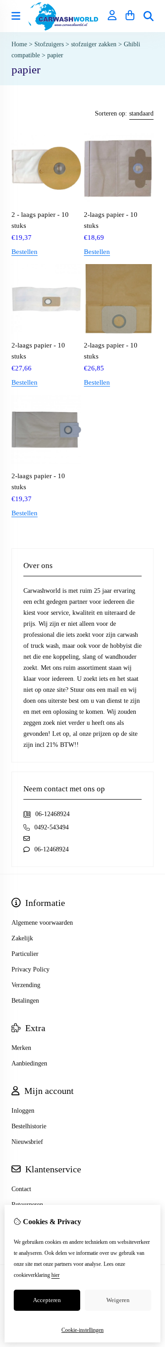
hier (55, 1275)
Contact (21, 1189)
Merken (21, 1047)
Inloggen (22, 1110)
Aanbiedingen (29, 1063)
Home (19, 44)
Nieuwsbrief (27, 1141)
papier (55, 55)
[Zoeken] (148, 16)
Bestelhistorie (28, 1126)
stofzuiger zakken (93, 44)
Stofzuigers (49, 44)
